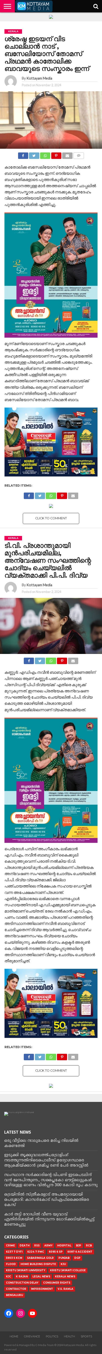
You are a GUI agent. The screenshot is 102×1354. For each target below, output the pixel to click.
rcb (89, 1245)
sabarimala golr (40, 1258)
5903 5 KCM (14, 1258)
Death (24, 1245)
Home (14, 1336)
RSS (37, 1245)
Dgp (77, 1258)
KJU (63, 1264)
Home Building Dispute (38, 1264)
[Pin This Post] (56, 154)
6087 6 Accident (79, 1251)
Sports (86, 1336)
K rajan (22, 1276)
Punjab (64, 1258)
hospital (64, 1245)
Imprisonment (42, 1289)
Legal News (41, 1276)
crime (10, 1245)
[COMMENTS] (78, 154)
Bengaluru (14, 1295)
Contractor (16, 1289)
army (48, 1245)
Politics (52, 1336)
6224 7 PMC (35, 1251)
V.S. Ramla (65, 1289)
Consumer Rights (56, 1282)
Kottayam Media (39, 78)
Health (69, 1336)
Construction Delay (22, 1282)
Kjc (8, 1276)
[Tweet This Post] (34, 154)
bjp (78, 1245)
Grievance (32, 1336)
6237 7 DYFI (14, 1251)
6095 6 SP (56, 1251)
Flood (11, 1264)
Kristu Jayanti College (68, 1270)
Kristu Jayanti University (25, 1270)
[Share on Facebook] (23, 154)
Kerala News (65, 1276)
